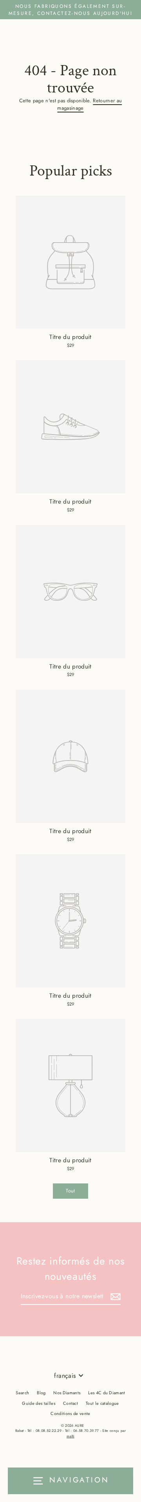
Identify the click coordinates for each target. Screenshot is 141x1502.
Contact (70, 1403)
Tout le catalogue (102, 1403)
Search (22, 1393)
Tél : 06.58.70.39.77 (82, 1430)
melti (70, 1436)
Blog (41, 1393)
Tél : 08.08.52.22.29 (44, 1430)
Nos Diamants (66, 1393)
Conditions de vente (70, 1413)
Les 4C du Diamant (106, 1393)
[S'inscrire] (114, 1296)
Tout (70, 1190)
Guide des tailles (38, 1403)
